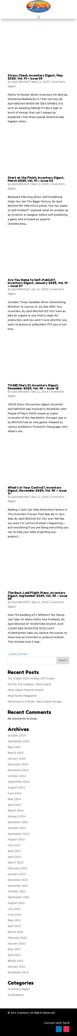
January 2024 (17, 816)
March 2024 (16, 811)
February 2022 (17, 938)
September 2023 (19, 834)
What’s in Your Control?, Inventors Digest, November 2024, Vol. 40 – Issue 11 (37, 490)
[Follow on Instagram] (66, 1029)
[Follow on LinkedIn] (59, 1029)
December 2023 (18, 822)
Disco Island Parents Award (25, 690)
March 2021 (16, 961)
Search (62, 660)
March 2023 (16, 863)
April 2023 (14, 857)
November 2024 (18, 770)
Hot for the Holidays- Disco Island (29, 684)
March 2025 (16, 753)
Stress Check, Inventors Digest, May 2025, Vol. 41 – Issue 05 (35, 77)
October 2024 (17, 776)
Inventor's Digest (19, 989)
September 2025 (19, 741)
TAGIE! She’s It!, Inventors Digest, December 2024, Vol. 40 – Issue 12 (33, 386)
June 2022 (14, 915)
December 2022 (18, 880)
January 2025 (17, 759)
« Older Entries (17, 654)
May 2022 (14, 920)
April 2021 (14, 955)
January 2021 (17, 967)
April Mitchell (20, 82)
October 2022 (17, 891)
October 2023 (17, 828)
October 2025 (17, 736)
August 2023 (16, 839)
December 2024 (18, 764)
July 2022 (14, 909)
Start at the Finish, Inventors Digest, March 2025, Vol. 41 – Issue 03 (36, 179)
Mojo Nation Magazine (22, 696)
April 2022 (14, 926)
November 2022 (18, 886)
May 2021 (14, 949)
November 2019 (18, 972)
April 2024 (14, 805)
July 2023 (14, 845)
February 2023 (17, 868)
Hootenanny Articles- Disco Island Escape (34, 702)
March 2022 (16, 932)
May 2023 (14, 851)
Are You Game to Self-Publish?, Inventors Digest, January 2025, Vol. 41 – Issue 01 (37, 283)
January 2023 (17, 874)
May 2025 (14, 747)
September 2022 (19, 897)
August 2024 (16, 788)
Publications (16, 995)
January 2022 (17, 944)
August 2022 (16, 903)
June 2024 (14, 793)
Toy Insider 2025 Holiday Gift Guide (31, 679)
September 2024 (19, 782)
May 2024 (14, 799)
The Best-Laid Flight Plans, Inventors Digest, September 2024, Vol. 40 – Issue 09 (37, 596)
